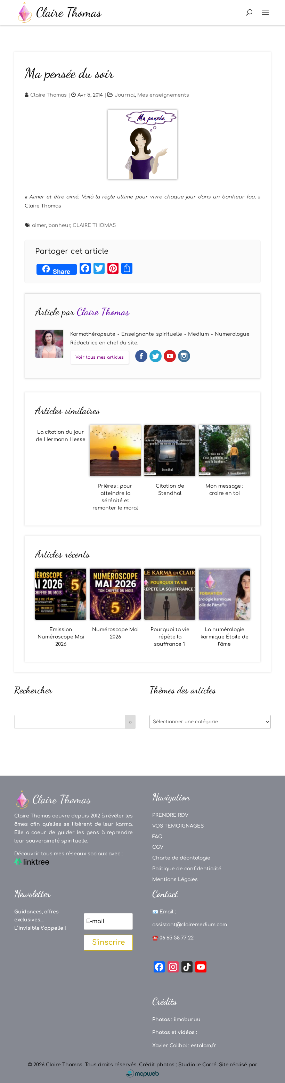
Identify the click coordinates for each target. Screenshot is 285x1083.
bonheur (59, 225)
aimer (39, 225)
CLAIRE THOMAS (94, 225)
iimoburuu (187, 1019)
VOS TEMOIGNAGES (178, 826)
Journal (125, 95)
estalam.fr (203, 1045)
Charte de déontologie (181, 858)
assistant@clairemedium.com (189, 924)
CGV (157, 847)
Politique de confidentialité (186, 868)
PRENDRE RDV (170, 815)
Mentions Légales (175, 879)
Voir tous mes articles (99, 357)
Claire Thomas (48, 95)
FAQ (157, 836)
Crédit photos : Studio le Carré (178, 1064)
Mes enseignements (163, 95)
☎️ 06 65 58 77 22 (173, 937)
